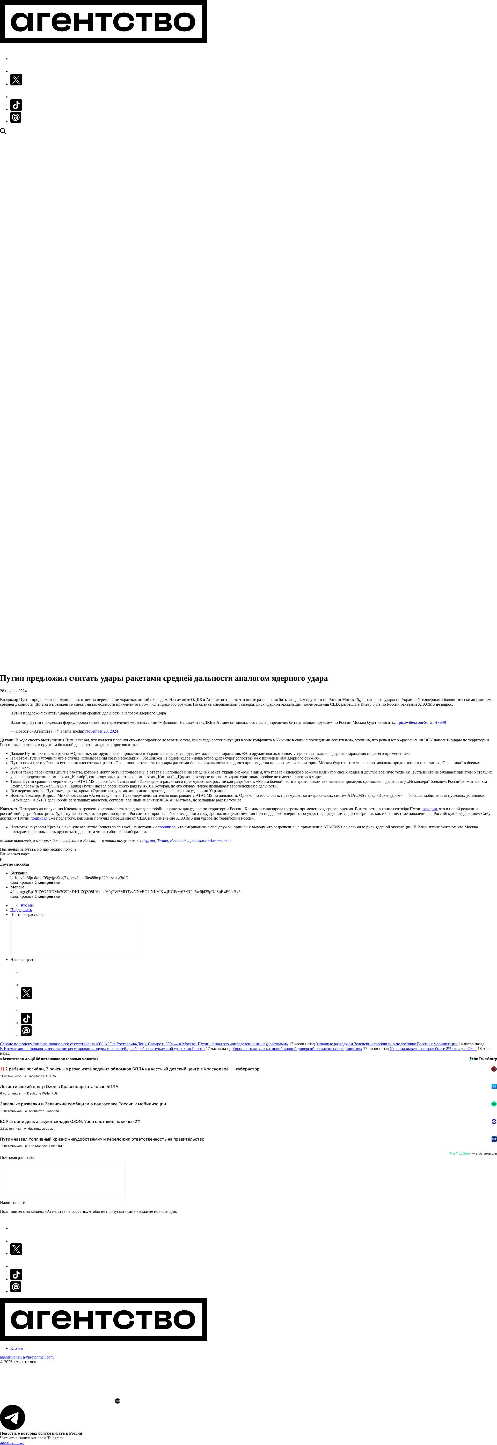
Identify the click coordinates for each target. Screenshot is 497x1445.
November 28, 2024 (101, 731)
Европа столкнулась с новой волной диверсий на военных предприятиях (297, 1048)
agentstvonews (12, 1442)
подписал (39, 818)
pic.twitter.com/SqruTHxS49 (422, 722)
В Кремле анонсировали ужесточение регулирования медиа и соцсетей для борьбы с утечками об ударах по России (102, 1048)
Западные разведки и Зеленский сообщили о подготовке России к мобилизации (387, 1044)
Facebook (178, 840)
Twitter (162, 840)
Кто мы (27, 905)
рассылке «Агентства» (211, 840)
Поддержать (21, 910)
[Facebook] (248, 141)
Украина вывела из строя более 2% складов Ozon (433, 1048)
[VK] (248, 662)
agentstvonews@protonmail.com (27, 1357)
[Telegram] (248, 650)
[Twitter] (248, 396)
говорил (429, 809)
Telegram (147, 840)
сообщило (167, 827)
